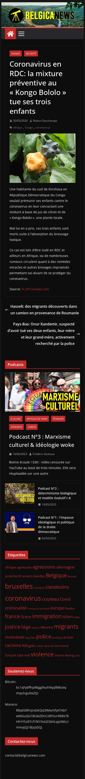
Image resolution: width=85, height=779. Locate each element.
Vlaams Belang (64, 655)
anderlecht (13, 576)
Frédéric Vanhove (44, 454)
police (43, 636)
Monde (15, 53)
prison (68, 637)
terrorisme (61, 646)
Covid (65, 599)
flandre (70, 608)
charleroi (39, 587)
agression (24, 567)
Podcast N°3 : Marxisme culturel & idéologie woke (41, 440)
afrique (17, 127)
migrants (66, 626)
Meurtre (47, 627)
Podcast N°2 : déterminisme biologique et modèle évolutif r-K (57, 493)
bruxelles (19, 586)
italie (77, 617)
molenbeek (14, 637)
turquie (10, 655)
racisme (13, 645)
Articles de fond (37, 418)
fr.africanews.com (35, 289)
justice (12, 626)
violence (42, 654)
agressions (44, 567)
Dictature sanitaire (38, 608)
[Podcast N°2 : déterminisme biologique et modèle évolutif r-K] (19, 496)
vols (77, 655)
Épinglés (58, 418)
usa (20, 655)
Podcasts (16, 426)
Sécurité (31, 53)
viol (27, 655)
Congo (29, 127)
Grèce (26, 616)
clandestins (57, 587)
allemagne (65, 567)
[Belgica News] (42, 5)
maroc (36, 627)
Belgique (56, 575)
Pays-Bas (30, 637)
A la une (16, 418)
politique (57, 637)
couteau (50, 599)
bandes (39, 576)
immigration (47, 616)
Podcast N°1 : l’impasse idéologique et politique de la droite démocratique (56, 524)
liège (26, 627)
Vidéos (32, 426)
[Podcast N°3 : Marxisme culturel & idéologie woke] (42, 392)
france (12, 616)
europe (57, 608)
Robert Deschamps (45, 121)
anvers (27, 576)
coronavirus (42, 127)
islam (68, 616)
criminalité (16, 608)
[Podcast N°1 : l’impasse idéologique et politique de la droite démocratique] (19, 528)
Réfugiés (28, 645)
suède (39, 646)
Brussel (72, 576)
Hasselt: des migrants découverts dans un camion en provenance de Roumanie (44, 309)
